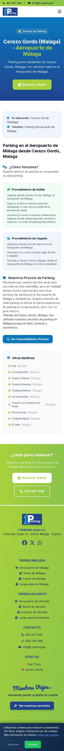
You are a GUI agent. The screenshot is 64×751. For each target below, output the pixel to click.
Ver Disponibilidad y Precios (30, 339)
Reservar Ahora (34, 84)
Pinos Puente (25, 412)
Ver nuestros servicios (34, 705)
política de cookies (48, 734)
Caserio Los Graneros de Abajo (34, 404)
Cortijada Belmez (27, 390)
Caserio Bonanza (27, 384)
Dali (19, 365)
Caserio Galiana (26, 378)
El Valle (21, 424)
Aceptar (33, 744)
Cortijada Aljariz (26, 418)
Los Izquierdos (26, 372)
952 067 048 (34, 491)
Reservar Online (34, 478)
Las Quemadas (26, 396)
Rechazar (13, 744)
